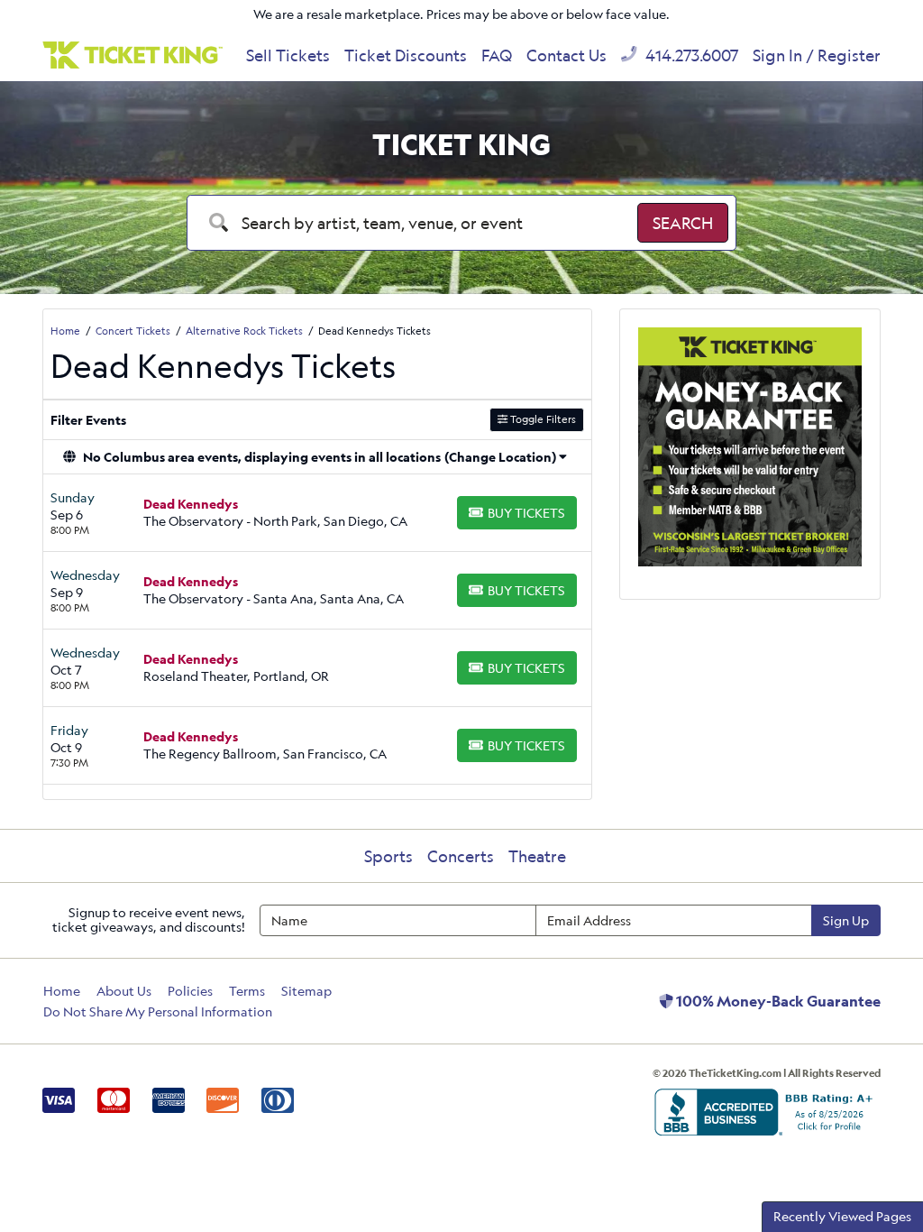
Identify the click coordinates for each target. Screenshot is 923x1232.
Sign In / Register (817, 55)
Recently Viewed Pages (842, 1216)
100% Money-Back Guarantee (777, 1001)
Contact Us (566, 55)
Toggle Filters (541, 419)
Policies (190, 990)
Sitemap (306, 990)
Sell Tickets (288, 55)
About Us (123, 990)
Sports (388, 856)
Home (61, 990)
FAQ (496, 55)
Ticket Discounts (405, 55)
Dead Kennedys (190, 503)
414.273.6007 (690, 55)
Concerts (460, 856)
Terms (247, 990)
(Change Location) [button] (500, 456)
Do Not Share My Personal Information (157, 1011)
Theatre (537, 856)
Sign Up (846, 920)
